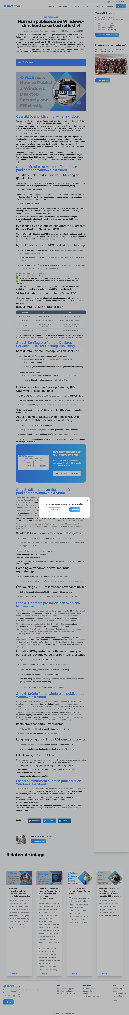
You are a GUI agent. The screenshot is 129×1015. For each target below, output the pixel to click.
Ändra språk (74, 509)
